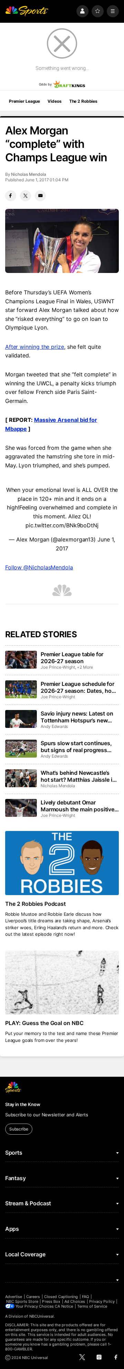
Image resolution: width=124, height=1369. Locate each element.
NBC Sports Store (22, 1301)
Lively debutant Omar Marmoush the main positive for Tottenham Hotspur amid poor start (77, 806)
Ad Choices (74, 1301)
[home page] (27, 11)
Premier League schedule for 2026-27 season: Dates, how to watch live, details (78, 687)
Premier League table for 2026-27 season (72, 658)
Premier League (24, 101)
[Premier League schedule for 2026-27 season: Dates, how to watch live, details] (21, 689)
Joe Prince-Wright (58, 667)
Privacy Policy (102, 1301)
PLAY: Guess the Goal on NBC (44, 1023)
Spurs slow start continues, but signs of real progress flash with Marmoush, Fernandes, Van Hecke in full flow (77, 746)
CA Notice (64, 1306)
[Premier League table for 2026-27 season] (21, 660)
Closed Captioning (61, 1296)
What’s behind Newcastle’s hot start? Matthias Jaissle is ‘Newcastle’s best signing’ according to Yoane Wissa (78, 776)
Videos (54, 101)
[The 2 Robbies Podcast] (62, 863)
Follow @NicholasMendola (39, 567)
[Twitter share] (25, 195)
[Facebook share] (10, 195)
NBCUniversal (41, 1316)
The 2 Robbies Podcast (35, 903)
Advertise (13, 1296)
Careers (33, 1296)
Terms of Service (92, 1306)
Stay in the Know (22, 1104)
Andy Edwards (54, 726)
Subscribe (18, 1129)
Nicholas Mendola (28, 174)
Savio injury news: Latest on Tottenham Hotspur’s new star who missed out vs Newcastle (77, 717)
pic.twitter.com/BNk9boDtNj (62, 525)
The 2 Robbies (83, 101)
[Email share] (40, 195)
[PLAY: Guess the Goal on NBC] (62, 983)
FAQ (85, 1296)
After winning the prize (34, 346)
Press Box (51, 1301)
